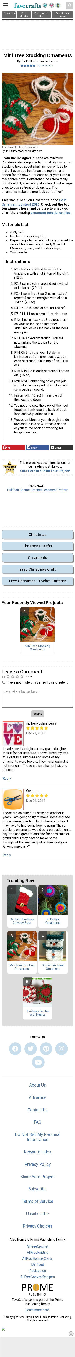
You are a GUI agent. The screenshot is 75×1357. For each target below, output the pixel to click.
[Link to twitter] (30, 1048)
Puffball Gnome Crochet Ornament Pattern (37, 490)
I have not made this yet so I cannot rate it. (37, 682)
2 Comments (45, 65)
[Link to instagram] (61, 1048)
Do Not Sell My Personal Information (37, 1137)
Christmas (37, 534)
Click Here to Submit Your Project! (45, 471)
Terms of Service (37, 1201)
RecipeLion (37, 1271)
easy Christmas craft (37, 569)
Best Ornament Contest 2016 (34, 202)
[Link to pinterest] (46, 1048)
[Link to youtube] (38, 1062)
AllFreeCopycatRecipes (37, 1277)
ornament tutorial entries (51, 213)
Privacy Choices (37, 1226)
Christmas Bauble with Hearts (37, 1013)
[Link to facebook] (15, 1048)
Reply (7, 778)
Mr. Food (37, 1265)
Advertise (37, 1097)
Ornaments (37, 557)
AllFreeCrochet (37, 1246)
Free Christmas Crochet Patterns (37, 580)
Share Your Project (37, 1176)
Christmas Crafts (37, 546)
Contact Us (38, 1109)
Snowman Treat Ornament (53, 967)
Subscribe (37, 1188)
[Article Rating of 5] (28, 65)
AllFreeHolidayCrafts (37, 1259)
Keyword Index (37, 1151)
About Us (37, 1085)
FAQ (37, 1122)
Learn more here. (37, 1310)
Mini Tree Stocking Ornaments (37, 647)
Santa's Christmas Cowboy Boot (22, 921)
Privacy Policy (38, 1164)
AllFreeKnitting (37, 1252)
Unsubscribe (37, 1213)
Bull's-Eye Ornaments (52, 921)
